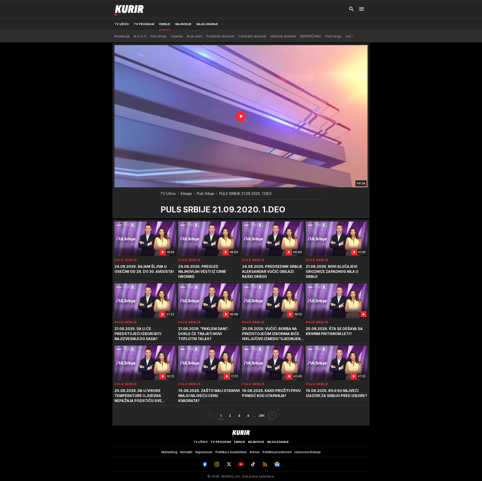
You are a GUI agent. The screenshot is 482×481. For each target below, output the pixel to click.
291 (261, 416)
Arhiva (255, 452)
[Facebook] (205, 464)
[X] (229, 464)
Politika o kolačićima (231, 452)
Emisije (186, 193)
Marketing (169, 452)
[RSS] (265, 464)
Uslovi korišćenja (307, 452)
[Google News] (277, 464)
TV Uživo (168, 193)
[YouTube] (241, 464)
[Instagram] (217, 464)
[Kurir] (129, 9)
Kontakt (186, 452)
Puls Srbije (205, 193)
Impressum (203, 452)
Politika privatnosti (277, 452)
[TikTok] (253, 464)
